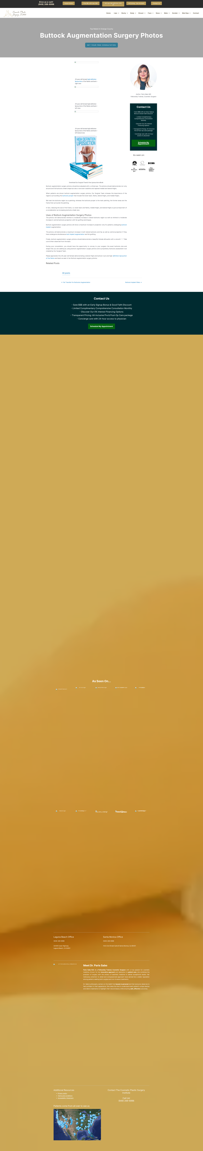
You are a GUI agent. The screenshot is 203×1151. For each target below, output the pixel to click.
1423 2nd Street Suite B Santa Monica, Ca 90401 (119, 946)
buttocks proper (67, 196)
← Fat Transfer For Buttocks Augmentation (75, 282)
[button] (118, 13)
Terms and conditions (65, 1096)
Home (108, 13)
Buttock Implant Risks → (133, 282)
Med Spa (185, 13)
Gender (175, 13)
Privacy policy (62, 1093)
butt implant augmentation (75, 234)
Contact (196, 13)
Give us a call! (46, 2)
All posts (66, 273)
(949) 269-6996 (46, 4)
